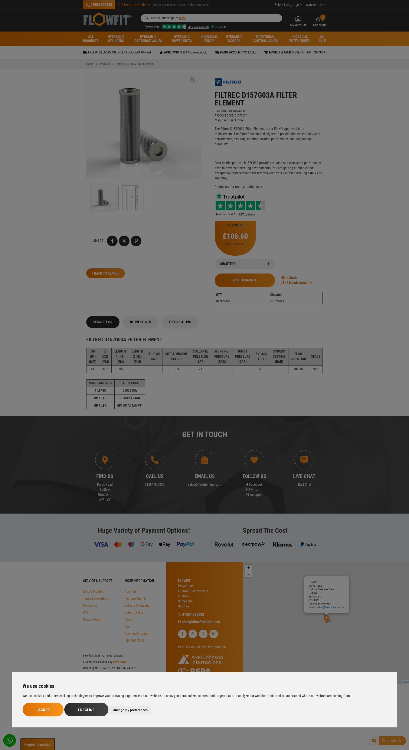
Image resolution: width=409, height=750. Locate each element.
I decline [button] (86, 710)
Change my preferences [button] (130, 710)
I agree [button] (43, 710)
